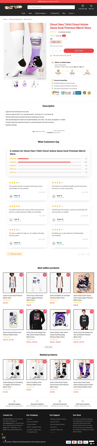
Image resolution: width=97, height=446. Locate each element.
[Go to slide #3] (34, 83)
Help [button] (93, 443)
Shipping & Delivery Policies (58, 419)
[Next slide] (44, 51)
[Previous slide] (6, 51)
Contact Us (53, 427)
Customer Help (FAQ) (56, 429)
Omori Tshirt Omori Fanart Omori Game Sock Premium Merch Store (59, 385)
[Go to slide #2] (25, 83)
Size (51, 39)
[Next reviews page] (88, 254)
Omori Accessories (15, 19)
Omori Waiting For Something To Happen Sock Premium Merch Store (13, 385)
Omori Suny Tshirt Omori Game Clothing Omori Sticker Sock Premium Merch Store (83, 385)
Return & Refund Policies (57, 424)
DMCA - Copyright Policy (34, 427)
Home (5, 19)
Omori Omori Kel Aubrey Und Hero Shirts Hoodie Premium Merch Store (36, 335)
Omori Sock (28, 19)
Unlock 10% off (3, 438)
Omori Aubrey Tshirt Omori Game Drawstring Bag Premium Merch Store (59, 335)
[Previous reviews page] (79, 254)
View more (48, 347)
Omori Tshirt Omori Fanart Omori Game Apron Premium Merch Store (83, 298)
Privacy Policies (31, 424)
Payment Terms (54, 421)
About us (29, 419)
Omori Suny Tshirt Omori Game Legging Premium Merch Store (35, 298)
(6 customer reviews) (64, 32)
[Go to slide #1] (15, 83)
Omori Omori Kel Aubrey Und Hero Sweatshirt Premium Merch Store (83, 335)
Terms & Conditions (32, 421)
